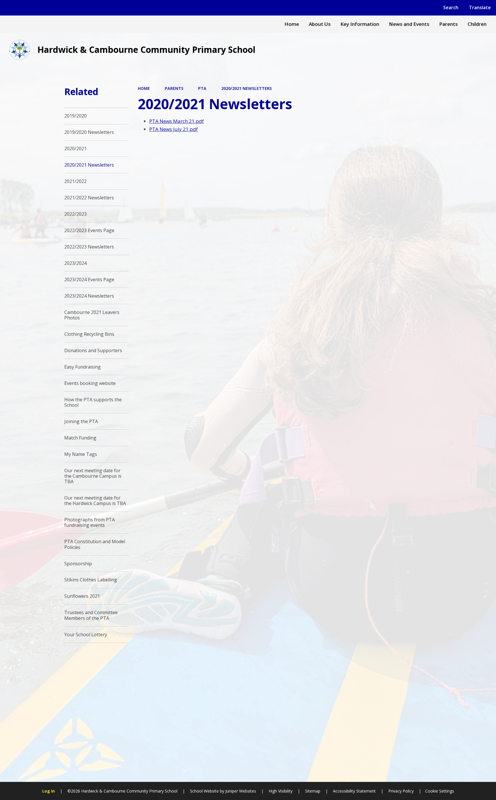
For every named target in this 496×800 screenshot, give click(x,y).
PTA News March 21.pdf (176, 121)
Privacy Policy (401, 791)
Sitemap (312, 791)
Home (144, 88)
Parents (174, 88)
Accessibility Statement (354, 791)
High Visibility (280, 791)
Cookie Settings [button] (439, 791)
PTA (202, 88)
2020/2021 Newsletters (246, 88)
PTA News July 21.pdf (173, 129)
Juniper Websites (240, 791)
